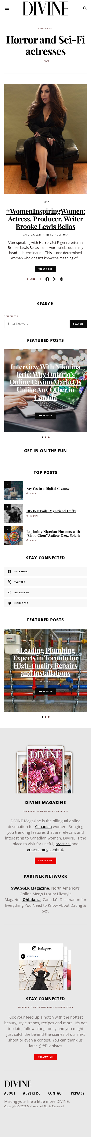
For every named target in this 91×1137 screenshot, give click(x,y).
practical (63, 843)
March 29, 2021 (31, 234)
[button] (42, 437)
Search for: (11, 316)
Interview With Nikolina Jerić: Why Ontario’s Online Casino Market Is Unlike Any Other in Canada (45, 381)
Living (45, 202)
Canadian (43, 826)
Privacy (77, 1093)
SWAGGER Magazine (30, 888)
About (9, 1093)
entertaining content (45, 849)
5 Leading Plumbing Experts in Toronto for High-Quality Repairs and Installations (45, 661)
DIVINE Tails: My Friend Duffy (51, 511)
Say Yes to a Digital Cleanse (48, 488)
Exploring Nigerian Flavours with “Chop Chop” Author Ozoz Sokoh (53, 533)
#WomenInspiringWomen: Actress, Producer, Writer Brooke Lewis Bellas (45, 218)
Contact (55, 1093)
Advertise (31, 1093)
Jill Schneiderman (57, 234)
